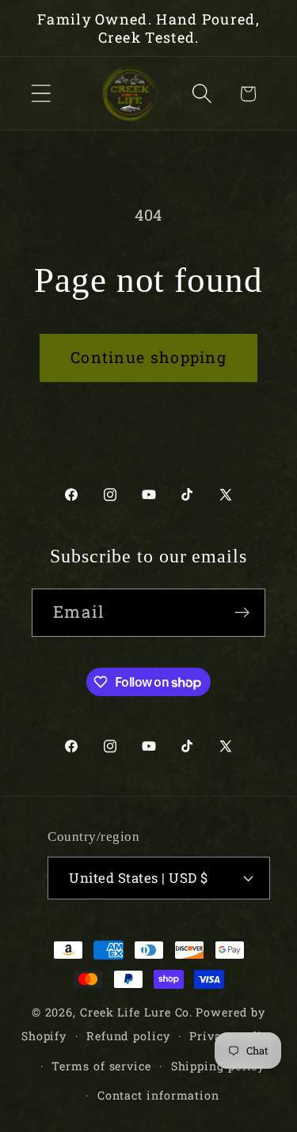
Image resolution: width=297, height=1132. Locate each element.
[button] (40, 93)
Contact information (158, 1095)
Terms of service (101, 1065)
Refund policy (128, 1035)
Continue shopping (148, 357)
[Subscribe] (242, 613)
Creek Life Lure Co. (136, 1012)
